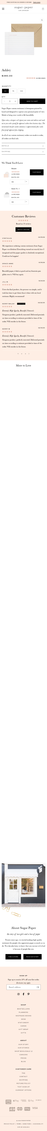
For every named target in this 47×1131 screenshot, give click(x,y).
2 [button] (21, 353)
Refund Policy (23, 1083)
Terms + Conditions (24, 1123)
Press (23, 1058)
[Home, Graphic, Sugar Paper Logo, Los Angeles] (23, 9)
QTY (3, 97)
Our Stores (23, 1048)
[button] (3, 9)
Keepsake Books (23, 1016)
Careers (23, 1054)
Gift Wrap (23, 1029)
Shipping (23, 1080)
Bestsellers (23, 1009)
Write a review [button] (23, 229)
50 (5, 91)
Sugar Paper (26, 1120)
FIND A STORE (13, 956)
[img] (7, 241)
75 (13, 91)
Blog (23, 1061)
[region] (23, 185)
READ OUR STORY (32, 956)
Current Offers (23, 1090)
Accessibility (38, 1123)
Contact (24, 1076)
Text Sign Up (23, 1087)
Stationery (23, 1022)
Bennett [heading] (14, 168)
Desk (23, 1019)
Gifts (23, 1033)
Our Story (23, 1044)
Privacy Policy (10, 1123)
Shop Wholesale (23, 1051)
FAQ (23, 1073)
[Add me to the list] (37, 987)
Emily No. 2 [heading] (16, 189)
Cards (23, 1026)
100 (21, 91)
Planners (23, 1012)
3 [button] (25, 353)
